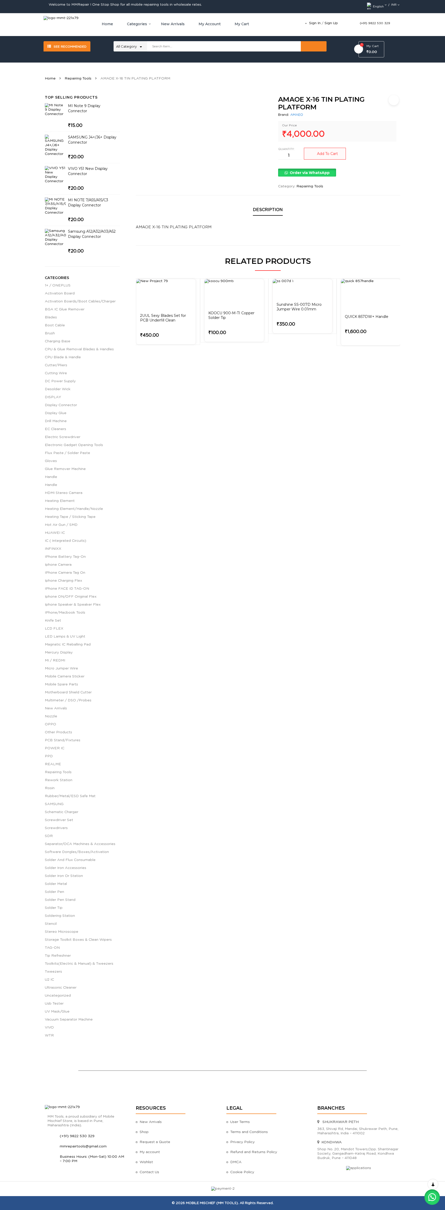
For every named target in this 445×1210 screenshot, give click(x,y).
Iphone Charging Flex (63, 580)
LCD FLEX (54, 628)
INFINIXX (53, 549)
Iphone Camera (58, 565)
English (378, 6)
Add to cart (327, 153)
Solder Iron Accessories (65, 868)
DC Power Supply (60, 381)
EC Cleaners (55, 429)
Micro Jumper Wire (61, 668)
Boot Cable (55, 325)
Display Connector (61, 405)
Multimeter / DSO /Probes (68, 700)
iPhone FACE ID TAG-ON (67, 588)
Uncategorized (58, 995)
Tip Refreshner (58, 955)
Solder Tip (54, 908)
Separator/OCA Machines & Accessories (80, 844)
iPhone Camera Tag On (65, 572)
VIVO (49, 1027)
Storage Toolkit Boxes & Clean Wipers (78, 940)
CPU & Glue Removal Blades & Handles (79, 349)
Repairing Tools (78, 78)
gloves (51, 461)
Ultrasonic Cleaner (60, 987)
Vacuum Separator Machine (69, 1019)
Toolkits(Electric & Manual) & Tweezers (79, 963)
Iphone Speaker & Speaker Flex (73, 604)
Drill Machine (56, 421)
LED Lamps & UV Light (65, 636)
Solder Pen (54, 892)
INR (394, 4)
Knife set (53, 620)
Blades (51, 317)
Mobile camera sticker (64, 676)
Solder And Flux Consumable (70, 860)
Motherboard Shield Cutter (68, 692)
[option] (166, 311)
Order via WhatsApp (310, 172)
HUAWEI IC (55, 533)
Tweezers (53, 971)
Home (50, 78)
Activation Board (60, 293)
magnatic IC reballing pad (68, 644)
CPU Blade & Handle (63, 357)
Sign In (315, 23)
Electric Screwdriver (62, 437)
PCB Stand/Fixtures (62, 740)
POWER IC (54, 748)
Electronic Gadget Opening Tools (74, 445)
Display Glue (55, 413)
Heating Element (60, 501)
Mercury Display (59, 652)
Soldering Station (60, 916)
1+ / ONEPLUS (58, 285)
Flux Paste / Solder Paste (67, 453)
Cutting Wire (56, 373)
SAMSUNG (54, 804)
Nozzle (51, 716)
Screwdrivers (56, 828)
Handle (51, 477)
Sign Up (331, 23)
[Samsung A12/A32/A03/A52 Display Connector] (55, 239)
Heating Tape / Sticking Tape (70, 517)
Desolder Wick (58, 389)
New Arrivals (56, 708)
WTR (49, 1035)
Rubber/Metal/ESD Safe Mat (70, 796)
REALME (53, 764)
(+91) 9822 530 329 (375, 23)
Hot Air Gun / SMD (61, 525)
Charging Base (57, 341)
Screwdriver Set (59, 820)
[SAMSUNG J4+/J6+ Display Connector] (55, 145)
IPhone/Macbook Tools (65, 612)
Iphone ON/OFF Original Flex (71, 596)
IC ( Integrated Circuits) (65, 541)
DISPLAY (53, 397)
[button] (307, 173)
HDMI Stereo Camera (63, 493)
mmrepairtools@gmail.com (83, 1146)
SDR (49, 836)
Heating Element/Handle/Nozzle (74, 509)
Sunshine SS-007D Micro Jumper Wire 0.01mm (299, 306)
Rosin (50, 788)
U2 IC (49, 979)
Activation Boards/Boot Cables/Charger (80, 301)
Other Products (58, 732)
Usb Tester (54, 1003)
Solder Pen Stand (60, 900)
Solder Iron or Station (64, 876)
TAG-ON (52, 948)
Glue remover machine (65, 469)
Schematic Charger (61, 812)
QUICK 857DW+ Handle (366, 316)
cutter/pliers (56, 365)
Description (268, 210)
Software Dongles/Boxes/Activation (77, 852)
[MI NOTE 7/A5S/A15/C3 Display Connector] (55, 208)
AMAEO (296, 115)
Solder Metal (56, 884)
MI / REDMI (55, 660)
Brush (50, 333)
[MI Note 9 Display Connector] (55, 113)
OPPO (50, 724)
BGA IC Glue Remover (64, 309)
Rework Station (58, 780)
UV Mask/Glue (57, 1011)
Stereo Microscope (61, 932)
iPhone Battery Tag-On (65, 557)
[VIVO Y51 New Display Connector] (55, 176)
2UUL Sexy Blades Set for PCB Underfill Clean (163, 318)
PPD (49, 756)
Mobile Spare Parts (61, 684)
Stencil (51, 924)
